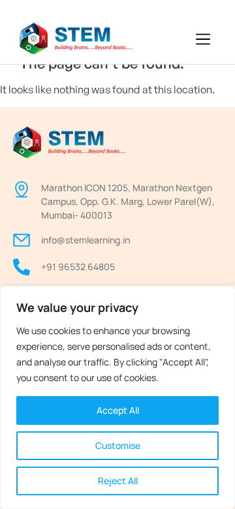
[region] (117, 397)
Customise (117, 445)
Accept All (118, 410)
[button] (203, 40)
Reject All (118, 480)
